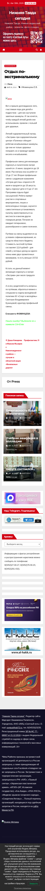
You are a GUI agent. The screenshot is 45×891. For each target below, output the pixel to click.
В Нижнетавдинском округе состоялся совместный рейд (22, 469)
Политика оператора (22, 888)
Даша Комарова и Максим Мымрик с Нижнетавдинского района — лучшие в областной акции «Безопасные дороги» (14, 354)
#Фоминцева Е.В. (29, 87)
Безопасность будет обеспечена (21, 412)
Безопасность (10, 66)
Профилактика (31, 340)
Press (10, 84)
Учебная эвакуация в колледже (22, 439)
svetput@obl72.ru (14, 728)
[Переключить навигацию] (21, 50)
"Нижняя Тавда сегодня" (13, 716)
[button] (37, 50)
